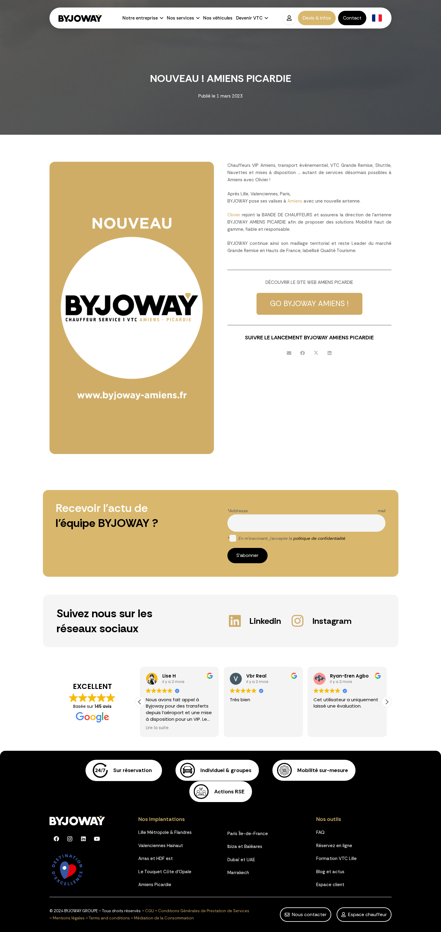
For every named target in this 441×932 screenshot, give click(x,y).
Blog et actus (330, 872)
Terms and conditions (109, 918)
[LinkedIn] (83, 839)
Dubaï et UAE (241, 860)
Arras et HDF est (155, 858)
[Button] (289, 17)
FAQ (320, 832)
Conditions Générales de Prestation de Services (203, 910)
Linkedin (265, 621)
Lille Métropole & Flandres (165, 832)
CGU (149, 910)
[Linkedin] (238, 621)
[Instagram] (301, 621)
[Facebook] (56, 839)
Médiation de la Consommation (164, 918)
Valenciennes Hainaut (160, 846)
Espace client (330, 885)
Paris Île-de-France (247, 834)
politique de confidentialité (319, 538)
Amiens (294, 201)
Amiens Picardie (154, 885)
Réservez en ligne (334, 846)
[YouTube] (97, 839)
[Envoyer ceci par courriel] (289, 353)
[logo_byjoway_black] (80, 18)
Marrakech (238, 873)
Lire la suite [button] (157, 728)
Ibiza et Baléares (244, 846)
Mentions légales (69, 918)
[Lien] (124, 770)
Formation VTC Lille (336, 858)
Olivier (233, 215)
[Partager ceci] (302, 353)
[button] (160, 18)
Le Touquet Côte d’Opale (164, 872)
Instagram (332, 621)
